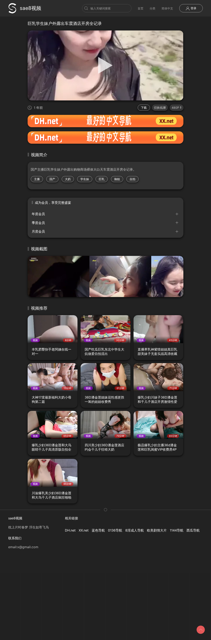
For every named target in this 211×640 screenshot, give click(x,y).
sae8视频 (30, 8)
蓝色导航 (98, 530)
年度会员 (38, 214)
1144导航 (176, 530)
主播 (37, 179)
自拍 (132, 179)
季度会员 (38, 223)
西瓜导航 (193, 530)
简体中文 (167, 8)
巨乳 (101, 179)
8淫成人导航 (134, 530)
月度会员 (38, 231)
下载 (144, 107)
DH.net (70, 530)
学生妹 (84, 179)
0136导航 (115, 530)
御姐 (117, 179)
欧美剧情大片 (157, 530)
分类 (152, 8)
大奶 (68, 179)
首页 (140, 8)
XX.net (84, 530)
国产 (52, 179)
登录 (193, 8)
